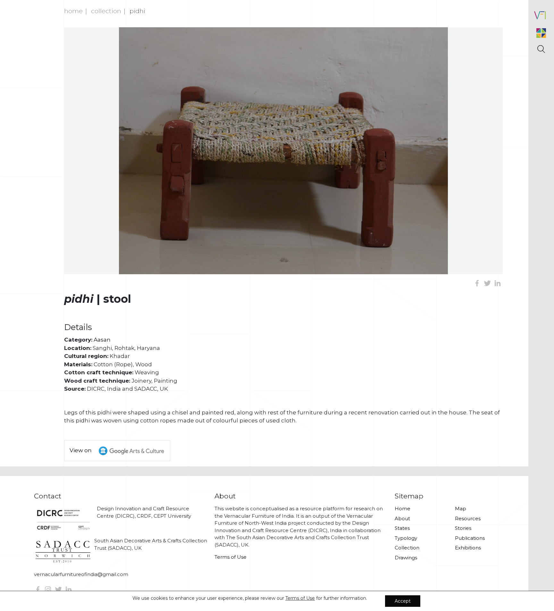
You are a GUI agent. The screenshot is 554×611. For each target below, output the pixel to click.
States (402, 528)
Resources (468, 518)
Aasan (102, 339)
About (402, 518)
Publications (470, 538)
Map (460, 508)
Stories (463, 528)
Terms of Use (230, 557)
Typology (406, 538)
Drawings (406, 558)
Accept (403, 601)
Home (73, 11)
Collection (106, 11)
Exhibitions (468, 548)
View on (81, 450)
